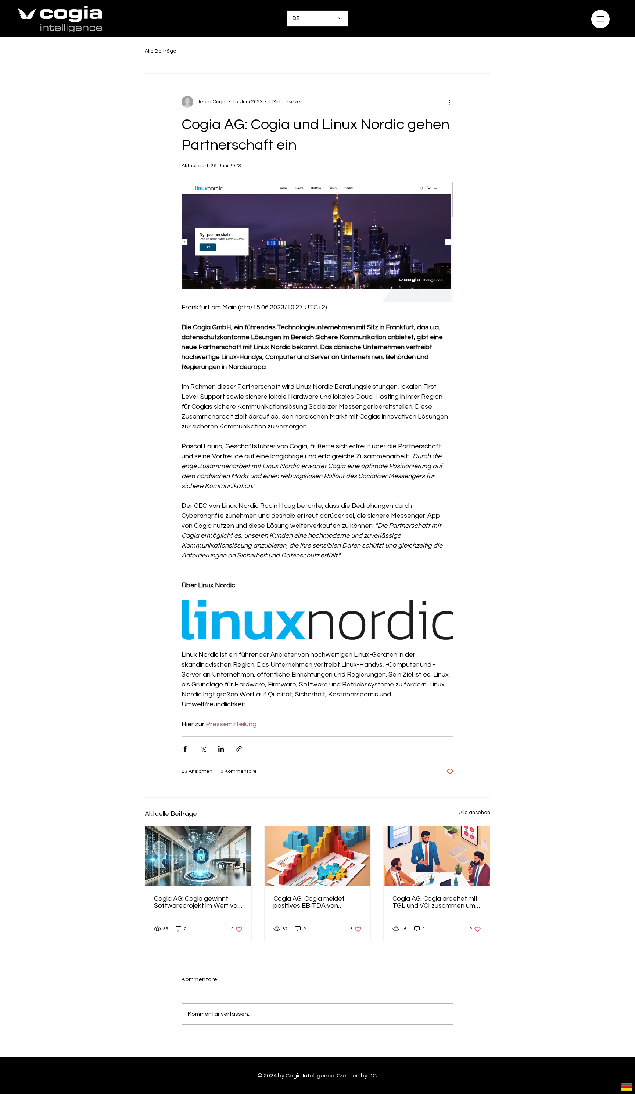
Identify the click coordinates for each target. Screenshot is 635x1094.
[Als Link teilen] (239, 748)
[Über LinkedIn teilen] (221, 748)
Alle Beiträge (160, 51)
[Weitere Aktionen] (449, 101)
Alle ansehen (474, 812)
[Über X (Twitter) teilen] (203, 748)
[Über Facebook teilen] (185, 748)
